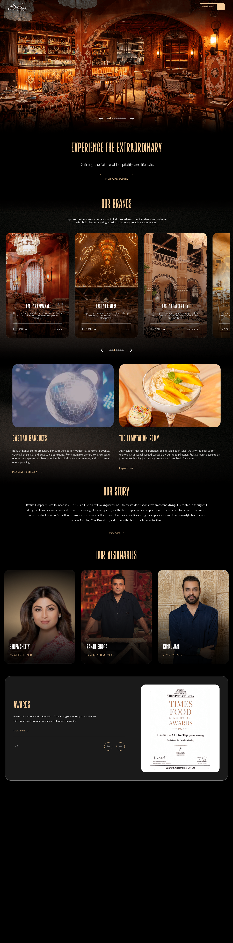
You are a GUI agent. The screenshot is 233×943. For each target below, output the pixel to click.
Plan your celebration (24, 472)
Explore (123, 468)
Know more (114, 533)
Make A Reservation (116, 179)
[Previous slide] (108, 746)
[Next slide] (120, 746)
